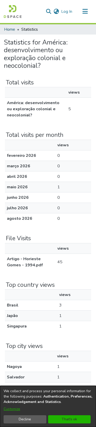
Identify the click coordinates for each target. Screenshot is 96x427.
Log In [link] (67, 11)
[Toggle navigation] (85, 11)
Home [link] (9, 29)
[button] (13, 11)
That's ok (69, 419)
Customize (12, 409)
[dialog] (48, 406)
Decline (25, 419)
